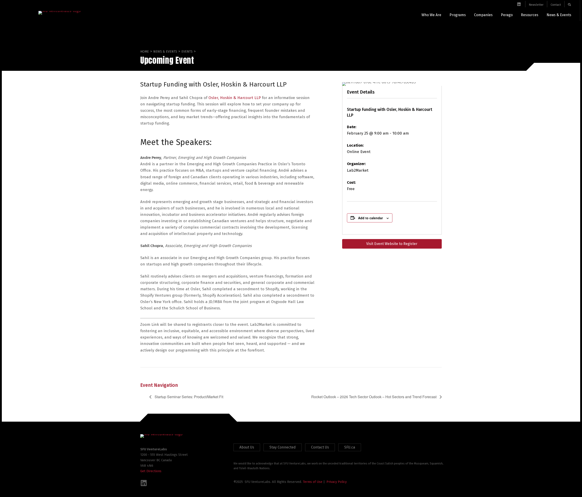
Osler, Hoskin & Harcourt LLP (234, 97)
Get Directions (150, 471)
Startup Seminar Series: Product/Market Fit (188, 396)
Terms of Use (312, 482)
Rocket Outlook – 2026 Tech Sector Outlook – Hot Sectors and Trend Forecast (374, 396)
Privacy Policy (336, 482)
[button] (143, 483)
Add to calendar (370, 218)
